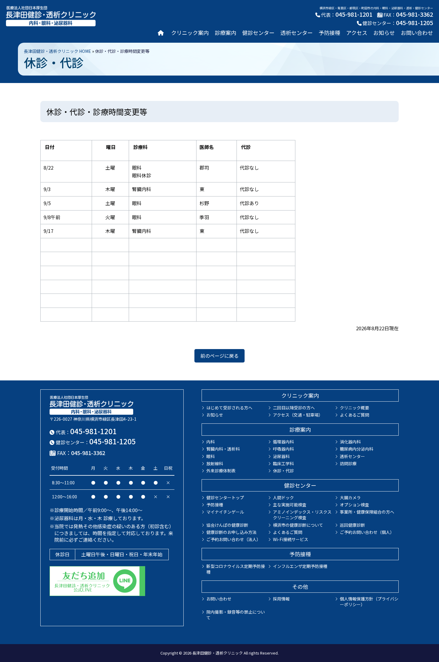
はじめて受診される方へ (229, 408)
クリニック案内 (190, 32)
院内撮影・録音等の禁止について (235, 614)
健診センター (258, 32)
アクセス (356, 32)
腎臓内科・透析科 (223, 449)
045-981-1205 (414, 22)
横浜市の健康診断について (298, 525)
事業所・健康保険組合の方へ (367, 512)
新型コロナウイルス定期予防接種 (235, 569)
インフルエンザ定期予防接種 (300, 566)
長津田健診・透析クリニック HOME (57, 51)
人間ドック (283, 497)
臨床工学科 (283, 463)
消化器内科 (350, 442)
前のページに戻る (219, 355)
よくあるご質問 (354, 415)
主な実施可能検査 (289, 505)
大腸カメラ (350, 497)
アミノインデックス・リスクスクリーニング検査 (302, 514)
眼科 (210, 456)
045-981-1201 (353, 14)
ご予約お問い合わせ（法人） (233, 539)
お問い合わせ (417, 32)
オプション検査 (354, 505)
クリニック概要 (354, 408)
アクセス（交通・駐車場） (298, 415)
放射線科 (214, 463)
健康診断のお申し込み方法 (231, 532)
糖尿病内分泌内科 (356, 449)
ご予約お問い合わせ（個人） (367, 532)
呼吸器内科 (283, 449)
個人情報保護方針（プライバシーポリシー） (369, 601)
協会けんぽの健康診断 (227, 525)
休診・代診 (283, 471)
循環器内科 (283, 442)
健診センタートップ (225, 497)
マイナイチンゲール (225, 512)
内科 (210, 442)
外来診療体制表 (221, 471)
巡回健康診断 (352, 525)
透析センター (296, 32)
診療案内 (225, 32)
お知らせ (384, 32)
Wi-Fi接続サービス (290, 539)
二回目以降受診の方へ (294, 408)
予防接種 (329, 32)
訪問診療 (348, 463)
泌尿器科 (281, 456)
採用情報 (281, 599)
